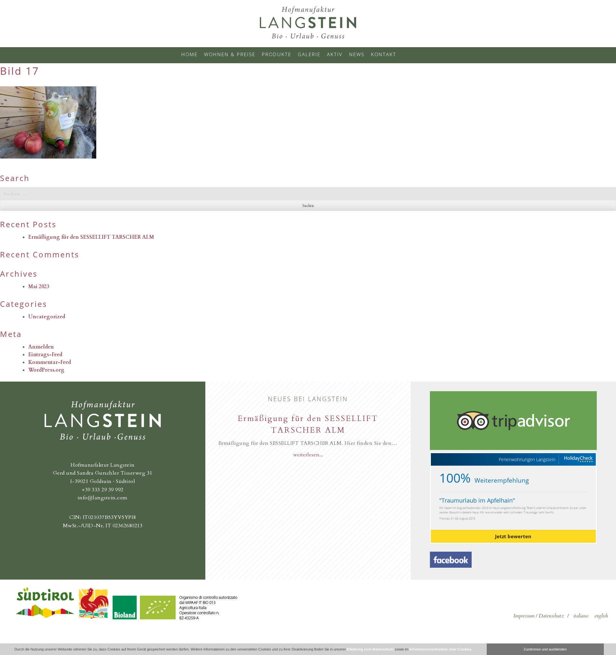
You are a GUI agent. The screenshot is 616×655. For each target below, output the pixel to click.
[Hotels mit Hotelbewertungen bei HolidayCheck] (578, 459)
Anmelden (41, 346)
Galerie (309, 54)
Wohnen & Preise (229, 54)
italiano (580, 615)
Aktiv (335, 54)
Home (189, 54)
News (356, 54)
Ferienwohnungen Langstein (527, 459)
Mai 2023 (38, 286)
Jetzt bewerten (513, 536)
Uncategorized (46, 316)
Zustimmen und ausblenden (545, 649)
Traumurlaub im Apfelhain (477, 500)
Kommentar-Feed (49, 362)
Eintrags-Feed (45, 354)
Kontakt (383, 54)
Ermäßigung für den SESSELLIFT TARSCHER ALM (91, 237)
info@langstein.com (103, 497)
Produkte (276, 54)
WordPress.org (46, 370)
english (601, 615)
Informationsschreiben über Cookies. (440, 649)
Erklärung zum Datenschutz (370, 649)
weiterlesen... (308, 454)
